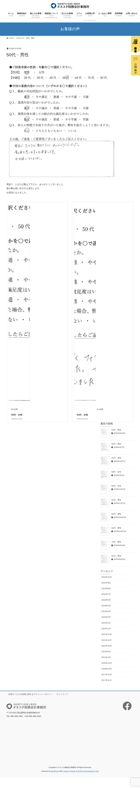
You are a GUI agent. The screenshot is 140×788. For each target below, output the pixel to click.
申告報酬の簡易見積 (135, 46)
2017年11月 (106, 680)
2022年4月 (106, 611)
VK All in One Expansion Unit (88, 771)
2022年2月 (106, 623)
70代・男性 (116, 458)
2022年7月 (106, 594)
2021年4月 (106, 657)
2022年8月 (106, 588)
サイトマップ (62, 694)
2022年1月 (106, 628)
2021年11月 (106, 640)
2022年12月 (106, 577)
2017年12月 (106, 674)
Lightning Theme (69, 771)
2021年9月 (106, 651)
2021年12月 (106, 634)
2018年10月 (106, 669)
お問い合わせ (135, 67)
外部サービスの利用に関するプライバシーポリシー (30, 694)
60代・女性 (16, 415)
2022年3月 (106, 617)
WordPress (55, 771)
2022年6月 (106, 600)
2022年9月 (106, 583)
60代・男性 (116, 514)
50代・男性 (116, 430)
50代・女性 (116, 486)
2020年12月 (106, 663)
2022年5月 (106, 606)
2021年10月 (106, 646)
